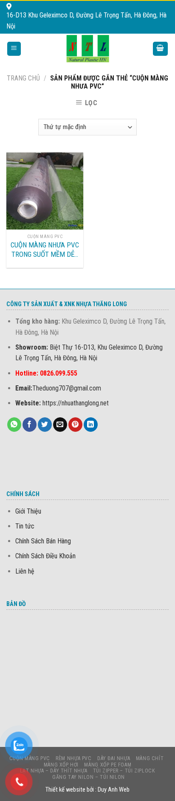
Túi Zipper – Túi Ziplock (124, 771)
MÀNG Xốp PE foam (107, 765)
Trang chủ (23, 78)
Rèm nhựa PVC (73, 758)
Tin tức (24, 526)
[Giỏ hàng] (160, 49)
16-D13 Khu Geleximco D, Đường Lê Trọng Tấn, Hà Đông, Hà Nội (86, 20)
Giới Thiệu (28, 511)
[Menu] (14, 49)
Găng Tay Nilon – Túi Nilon (88, 777)
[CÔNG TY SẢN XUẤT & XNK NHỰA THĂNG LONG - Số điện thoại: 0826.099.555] (88, 48)
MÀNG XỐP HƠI (61, 765)
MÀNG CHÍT (150, 758)
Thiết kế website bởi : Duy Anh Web (87, 789)
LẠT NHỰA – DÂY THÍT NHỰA (54, 771)
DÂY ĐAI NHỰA (113, 758)
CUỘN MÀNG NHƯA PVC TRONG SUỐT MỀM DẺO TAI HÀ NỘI (45, 250)
